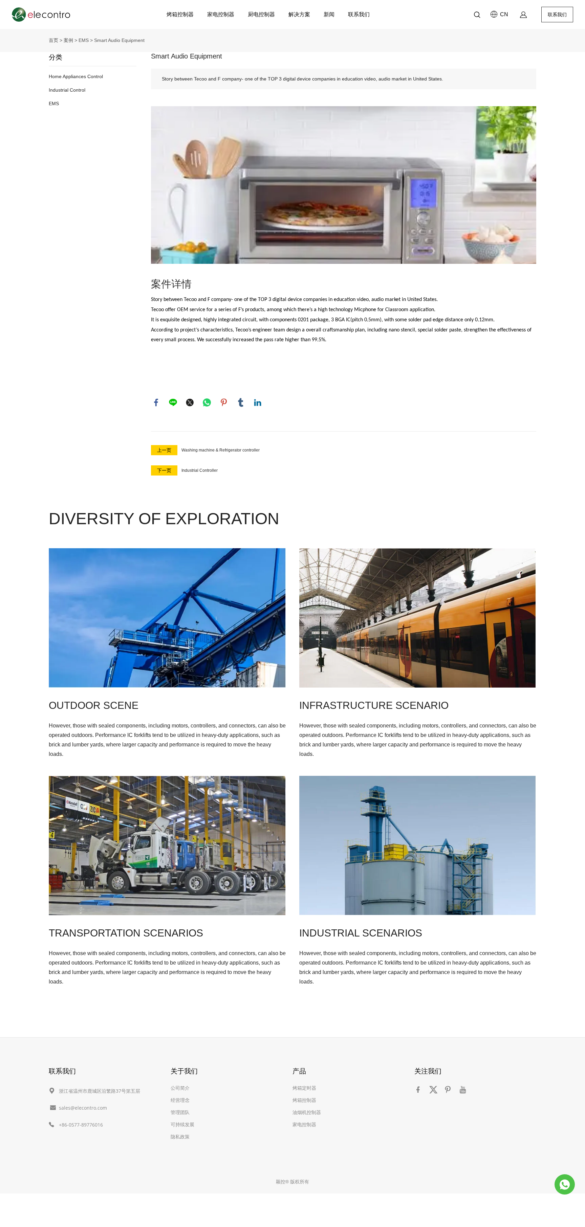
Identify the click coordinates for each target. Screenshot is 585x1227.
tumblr (241, 402)
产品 (299, 1070)
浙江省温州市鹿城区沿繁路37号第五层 (99, 1091)
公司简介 (180, 1088)
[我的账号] (523, 14)
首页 (53, 40)
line (173, 402)
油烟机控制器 (306, 1112)
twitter (190, 402)
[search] (477, 16)
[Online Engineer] (565, 1184)
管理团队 (180, 1112)
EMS (84, 40)
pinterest (224, 402)
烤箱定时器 (304, 1088)
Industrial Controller (199, 470)
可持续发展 (182, 1124)
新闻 (329, 14)
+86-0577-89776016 (81, 1124)
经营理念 (180, 1100)
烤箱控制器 (180, 14)
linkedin (258, 402)
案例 (68, 40)
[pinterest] (449, 1089)
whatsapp (207, 402)
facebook (156, 402)
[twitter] (434, 1089)
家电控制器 (220, 14)
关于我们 (184, 1070)
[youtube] (464, 1089)
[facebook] (419, 1089)
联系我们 (359, 14)
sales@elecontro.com (83, 1108)
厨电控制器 (261, 14)
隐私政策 (180, 1136)
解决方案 (299, 14)
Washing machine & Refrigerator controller (220, 450)
